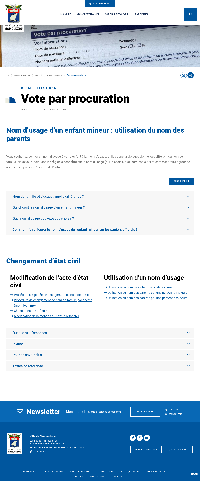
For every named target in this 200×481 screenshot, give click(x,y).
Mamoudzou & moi (22, 75)
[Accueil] (7, 75)
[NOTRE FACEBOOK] (133, 438)
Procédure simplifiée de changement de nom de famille (52, 295)
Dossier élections (54, 75)
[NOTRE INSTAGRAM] (140, 438)
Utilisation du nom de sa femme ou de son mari (141, 287)
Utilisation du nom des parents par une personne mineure (148, 298)
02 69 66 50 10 (41, 451)
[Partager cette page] (191, 75)
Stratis (194, 474)
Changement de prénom (31, 311)
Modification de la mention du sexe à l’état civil (46, 316)
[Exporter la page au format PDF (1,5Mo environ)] (183, 75)
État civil (38, 75)
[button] (190, 14)
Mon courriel (75, 412)
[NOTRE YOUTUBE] (147, 438)
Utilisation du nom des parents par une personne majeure (148, 292)
